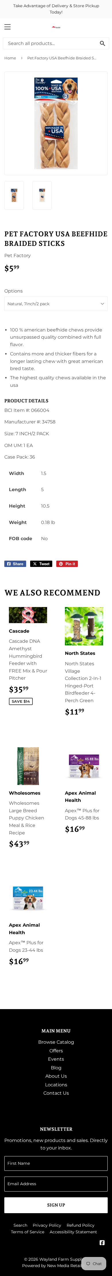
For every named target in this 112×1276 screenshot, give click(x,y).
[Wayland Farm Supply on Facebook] (102, 1243)
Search (20, 1225)
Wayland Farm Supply (61, 1259)
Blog (56, 1067)
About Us (56, 1076)
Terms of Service (27, 1232)
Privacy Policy (47, 1225)
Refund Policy (80, 1225)
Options (13, 291)
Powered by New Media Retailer (54, 1265)
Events (56, 1059)
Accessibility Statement (73, 1232)
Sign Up (56, 1205)
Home (10, 58)
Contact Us (56, 1093)
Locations (56, 1084)
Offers (56, 1050)
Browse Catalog (56, 1042)
